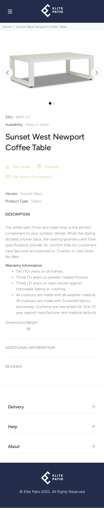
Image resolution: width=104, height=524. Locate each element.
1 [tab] (50, 103)
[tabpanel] (52, 69)
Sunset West (31, 193)
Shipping (51, 166)
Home (7, 27)
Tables (36, 201)
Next (96, 72)
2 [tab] (54, 103)
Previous (8, 72)
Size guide (21, 166)
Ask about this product (32, 177)
